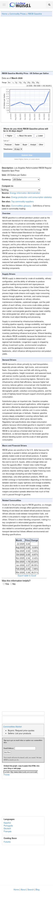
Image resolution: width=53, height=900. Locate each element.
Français (7, 831)
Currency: (7, 179)
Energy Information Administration (25, 192)
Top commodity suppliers (22, 201)
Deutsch (7, 828)
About (23, 889)
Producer (8, 144)
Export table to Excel (27, 575)
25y (33, 82)
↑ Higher (8, 135)
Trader (17, 144)
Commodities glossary (21, 205)
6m (9, 82)
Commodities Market (12, 726)
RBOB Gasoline (35, 13)
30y (37, 82)
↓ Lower (39, 135)
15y (24, 82)
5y (16, 82)
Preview (6, 774)
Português (8, 825)
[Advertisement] (26, 43)
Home (4, 13)
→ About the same (24, 135)
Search (30, 889)
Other (41, 144)
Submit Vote (27, 155)
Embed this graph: (21, 767)
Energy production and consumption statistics (31, 197)
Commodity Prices (17, 13)
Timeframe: (8, 149)
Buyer (25, 144)
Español (7, 822)
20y (28, 82)
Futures (7, 841)
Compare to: (8, 185)
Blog (37, 889)
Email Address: (9, 748)
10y (20, 82)
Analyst (33, 144)
